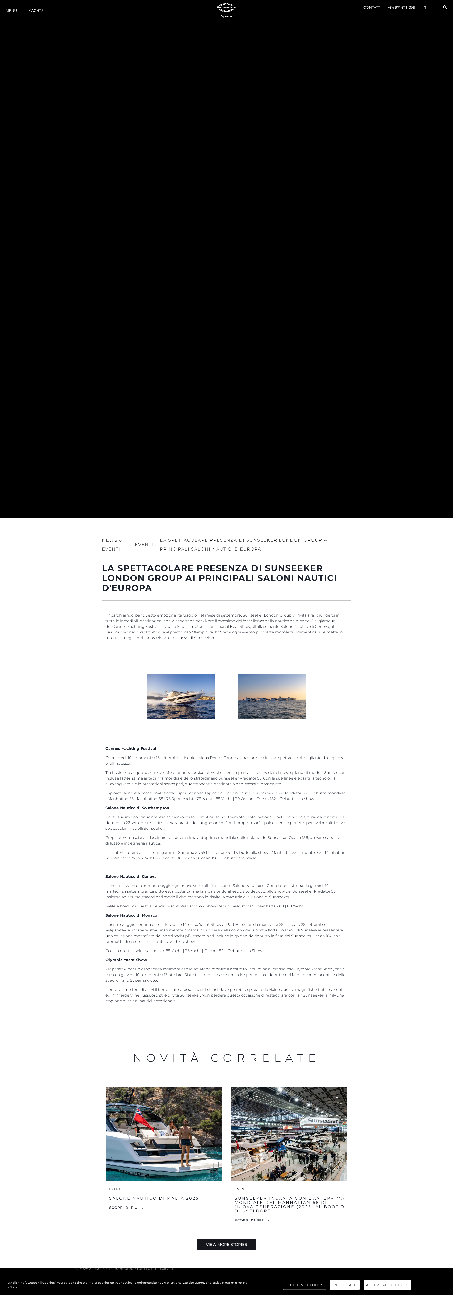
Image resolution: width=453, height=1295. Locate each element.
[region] (226, 1285)
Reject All (345, 1285)
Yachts (36, 10)
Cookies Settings (304, 1285)
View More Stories (226, 1244)
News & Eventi (112, 545)
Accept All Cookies (387, 1285)
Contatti (372, 7)
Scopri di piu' (124, 1207)
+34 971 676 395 (401, 7)
